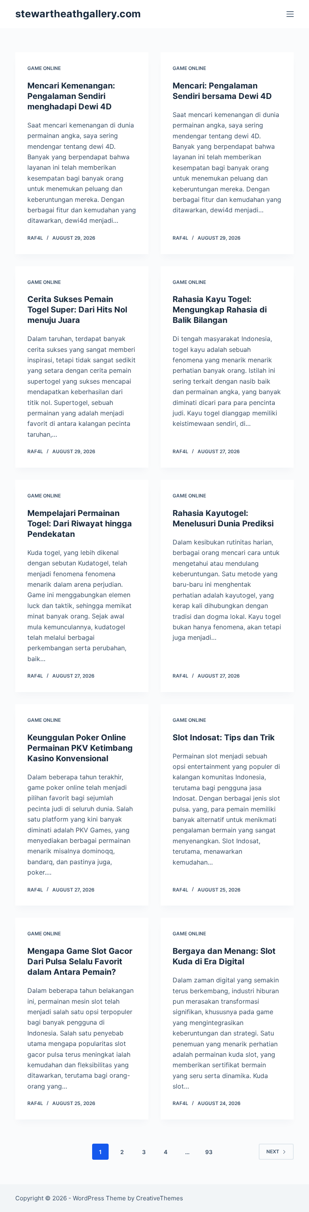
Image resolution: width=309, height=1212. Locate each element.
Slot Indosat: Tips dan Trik (224, 737)
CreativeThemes (159, 1198)
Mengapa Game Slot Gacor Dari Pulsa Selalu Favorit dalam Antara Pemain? (79, 961)
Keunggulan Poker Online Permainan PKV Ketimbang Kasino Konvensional (80, 748)
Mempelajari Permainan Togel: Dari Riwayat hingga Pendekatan (79, 523)
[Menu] (290, 14)
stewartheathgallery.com (78, 14)
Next (272, 1151)
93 (208, 1151)
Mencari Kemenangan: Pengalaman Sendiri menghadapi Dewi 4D (71, 96)
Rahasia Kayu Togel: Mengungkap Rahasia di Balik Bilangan (220, 309)
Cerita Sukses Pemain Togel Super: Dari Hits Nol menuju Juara (77, 309)
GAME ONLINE (44, 68)
